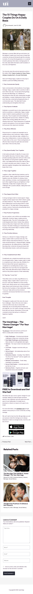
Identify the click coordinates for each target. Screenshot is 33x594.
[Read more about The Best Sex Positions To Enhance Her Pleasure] (17, 492)
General (25, 477)
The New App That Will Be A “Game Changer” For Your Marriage (16, 474)
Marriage (6, 479)
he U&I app (6, 331)
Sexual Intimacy (12, 479)
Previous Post (6, 441)
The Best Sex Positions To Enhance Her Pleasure (16, 504)
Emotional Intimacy (18, 477)
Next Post (28, 441)
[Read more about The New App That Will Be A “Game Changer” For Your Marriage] (17, 462)
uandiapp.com (20, 408)
